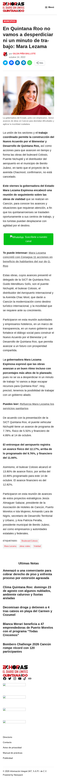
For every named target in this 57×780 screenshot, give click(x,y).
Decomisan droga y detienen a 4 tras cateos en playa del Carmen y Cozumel (27, 611)
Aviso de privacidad (12, 747)
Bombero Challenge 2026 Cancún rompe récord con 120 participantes (27, 648)
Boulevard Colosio (30, 541)
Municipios (10, 21)
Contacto (7, 742)
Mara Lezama (10, 546)
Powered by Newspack (13, 775)
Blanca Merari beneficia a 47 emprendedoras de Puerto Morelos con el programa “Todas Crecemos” (28, 629)
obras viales (25, 546)
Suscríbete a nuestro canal (36, 239)
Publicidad (8, 758)
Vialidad (37, 546)
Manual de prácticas (12, 753)
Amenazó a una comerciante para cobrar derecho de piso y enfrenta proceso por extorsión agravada (27, 574)
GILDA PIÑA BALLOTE (24, 53)
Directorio (7, 737)
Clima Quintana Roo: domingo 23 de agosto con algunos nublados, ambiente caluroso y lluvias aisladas (27, 592)
